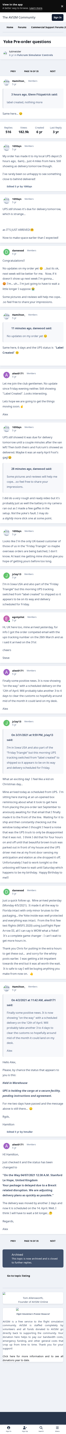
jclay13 (16, 574)
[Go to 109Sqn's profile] (6, 147)
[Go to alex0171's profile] (6, 375)
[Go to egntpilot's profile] (6, 618)
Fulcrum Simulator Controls (35, 55)
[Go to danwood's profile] (6, 252)
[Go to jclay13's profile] (6, 576)
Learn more (7, 6)
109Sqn (16, 146)
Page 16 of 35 (31, 71)
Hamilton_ (18, 81)
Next (53, 71)
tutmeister (15, 51)
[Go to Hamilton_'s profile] (6, 82)
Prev (13, 71)
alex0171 (18, 373)
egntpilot (18, 617)
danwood (18, 250)
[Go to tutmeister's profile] (5, 53)
